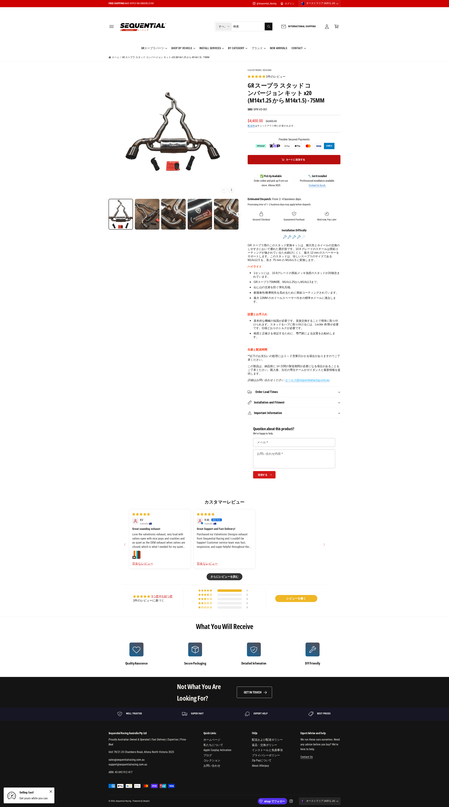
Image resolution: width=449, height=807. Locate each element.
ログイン (289, 3)
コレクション (211, 760)
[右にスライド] (231, 190)
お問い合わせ (211, 765)
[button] (111, 26)
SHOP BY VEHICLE (181, 48)
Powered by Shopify (141, 801)
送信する (262, 474)
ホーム (115, 57)
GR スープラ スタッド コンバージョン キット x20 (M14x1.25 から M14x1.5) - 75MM (165, 57)
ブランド (257, 48)
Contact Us (306, 757)
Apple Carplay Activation (217, 750)
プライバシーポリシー (266, 755)
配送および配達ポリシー (267, 739)
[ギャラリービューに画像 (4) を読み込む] (200, 214)
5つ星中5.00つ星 (162, 596)
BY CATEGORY (236, 48)
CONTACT (297, 48)
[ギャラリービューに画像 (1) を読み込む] (121, 214)
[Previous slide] (125, 544)
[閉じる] (51, 791)
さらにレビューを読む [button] (224, 576)
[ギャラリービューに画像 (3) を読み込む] (173, 214)
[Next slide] (324, 544)
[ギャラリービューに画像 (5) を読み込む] (226, 214)
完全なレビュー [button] (142, 563)
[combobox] (252, 26)
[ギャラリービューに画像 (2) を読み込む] (147, 214)
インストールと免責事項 (267, 750)
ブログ (207, 755)
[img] (141, 514)
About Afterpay (260, 765)
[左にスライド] (224, 190)
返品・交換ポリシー (264, 745)
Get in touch (253, 692)
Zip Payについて (262, 760)
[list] (225, 654)
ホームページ (211, 739)
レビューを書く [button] (296, 598)
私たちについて (213, 745)
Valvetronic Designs (260, 70)
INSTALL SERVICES (210, 48)
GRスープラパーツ (152, 48)
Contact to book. (317, 185)
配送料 (251, 125)
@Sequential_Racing (266, 3)
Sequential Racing (123, 801)
